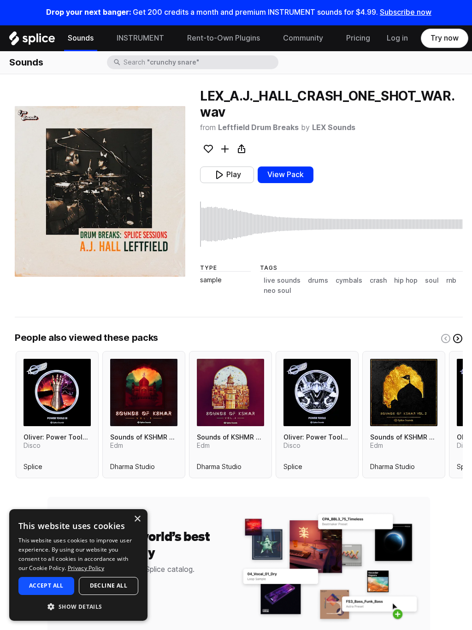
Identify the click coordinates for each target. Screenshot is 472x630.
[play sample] (331, 224)
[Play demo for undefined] (100, 191)
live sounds (282, 280)
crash (378, 280)
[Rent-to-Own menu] (267, 38)
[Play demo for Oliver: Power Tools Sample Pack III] (57, 392)
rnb (451, 280)
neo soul (277, 290)
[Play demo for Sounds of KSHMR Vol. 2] (403, 392)
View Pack (285, 174)
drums (318, 280)
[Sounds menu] (100, 38)
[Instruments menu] (171, 38)
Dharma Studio (132, 468)
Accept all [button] (46, 585)
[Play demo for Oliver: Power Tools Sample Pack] (317, 392)
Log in (397, 38)
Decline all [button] (108, 585)
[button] (78, 606)
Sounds (81, 38)
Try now (445, 38)
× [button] (137, 519)
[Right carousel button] (458, 339)
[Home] (32, 40)
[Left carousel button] (446, 339)
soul (432, 280)
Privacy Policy (86, 568)
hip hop (406, 280)
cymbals (349, 280)
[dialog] (78, 565)
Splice (33, 468)
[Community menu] (330, 38)
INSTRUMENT (140, 38)
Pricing (358, 38)
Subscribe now (405, 12)
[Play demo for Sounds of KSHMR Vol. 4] (230, 392)
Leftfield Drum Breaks (258, 127)
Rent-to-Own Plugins (223, 38)
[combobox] (200, 62)
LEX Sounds (333, 127)
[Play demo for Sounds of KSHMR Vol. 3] (143, 392)
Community (303, 38)
